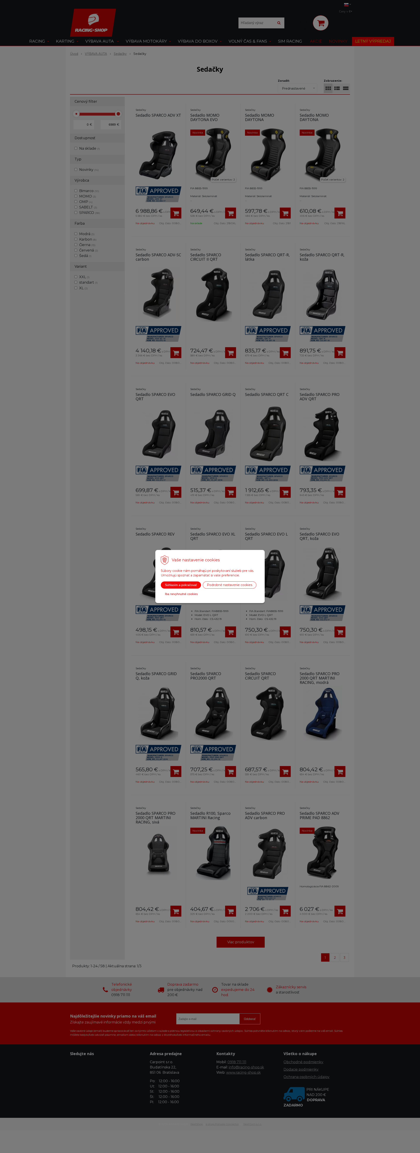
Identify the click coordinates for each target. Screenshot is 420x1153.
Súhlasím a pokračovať (181, 585)
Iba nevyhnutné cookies (181, 594)
